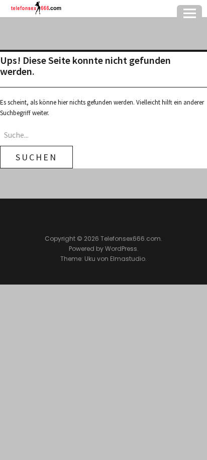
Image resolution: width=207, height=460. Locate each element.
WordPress (121, 248)
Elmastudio (127, 258)
